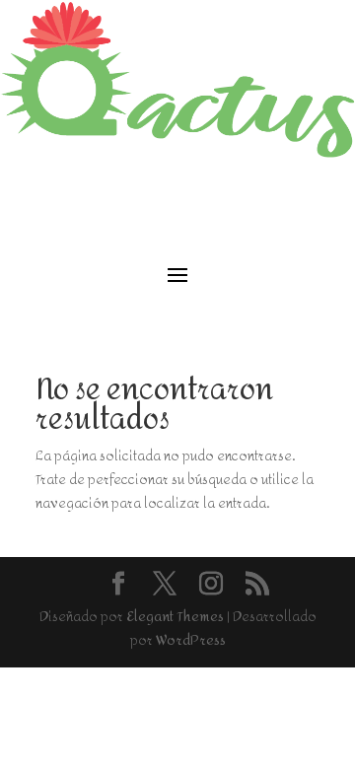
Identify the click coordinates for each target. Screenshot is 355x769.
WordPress (191, 640)
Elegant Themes (175, 616)
